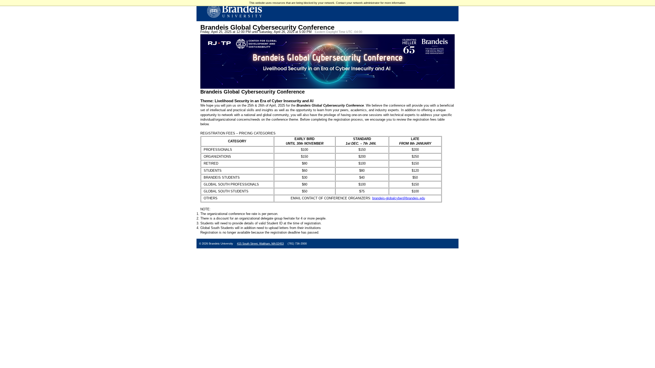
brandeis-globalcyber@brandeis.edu (398, 198)
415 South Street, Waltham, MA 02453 (260, 243)
